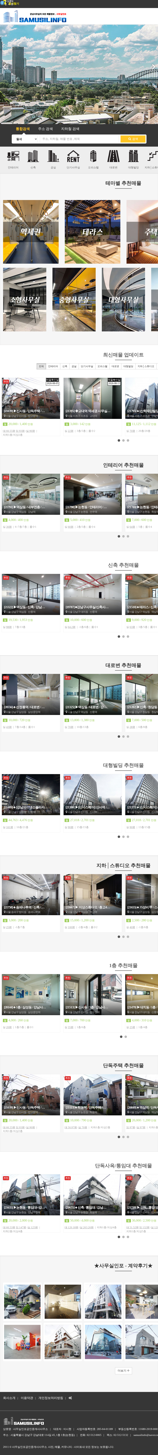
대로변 (115, 366)
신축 (64, 366)
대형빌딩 (128, 366)
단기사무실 (87, 366)
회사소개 (9, 1398)
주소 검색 (45, 129)
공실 (74, 366)
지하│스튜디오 (146, 366)
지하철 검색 (70, 129)
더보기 (122, 1370)
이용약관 (27, 1398)
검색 (134, 138)
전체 (41, 366)
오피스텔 (102, 366)
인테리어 (53, 366)
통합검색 (23, 129)
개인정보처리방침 (50, 1398)
